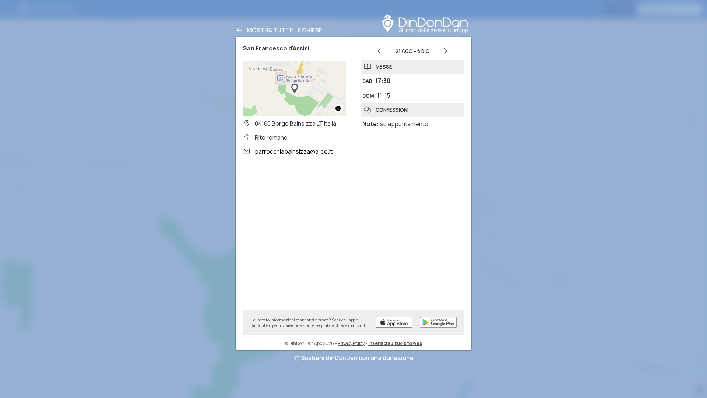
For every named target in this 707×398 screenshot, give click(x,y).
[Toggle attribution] (338, 108)
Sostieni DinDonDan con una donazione (357, 358)
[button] (294, 88)
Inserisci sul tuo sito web (395, 343)
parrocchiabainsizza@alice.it (294, 151)
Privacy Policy (351, 343)
